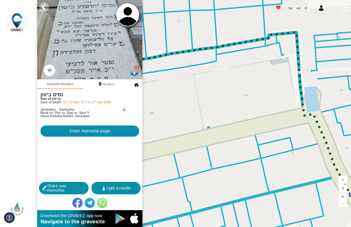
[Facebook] (77, 203)
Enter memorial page (89, 130)
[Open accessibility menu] (9, 217)
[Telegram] (90, 203)
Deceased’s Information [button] (60, 84)
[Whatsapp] (102, 203)
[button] (344, 8)
